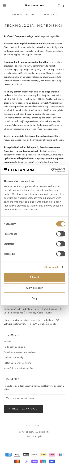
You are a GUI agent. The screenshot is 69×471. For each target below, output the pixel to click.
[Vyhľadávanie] (59, 5)
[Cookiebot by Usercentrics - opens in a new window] (51, 170)
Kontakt (7, 341)
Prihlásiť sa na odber (24, 408)
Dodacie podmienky (13, 357)
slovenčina (33, 425)
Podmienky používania (14, 346)
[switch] (60, 233)
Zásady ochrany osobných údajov (20, 352)
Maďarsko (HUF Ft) (23, 14)
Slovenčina (46, 14)
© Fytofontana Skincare (34, 432)
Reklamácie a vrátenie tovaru (17, 362)
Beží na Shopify (34, 436)
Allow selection (34, 287)
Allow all (34, 277)
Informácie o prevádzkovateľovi (18, 368)
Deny (34, 298)
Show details (51, 267)
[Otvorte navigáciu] (4, 5)
